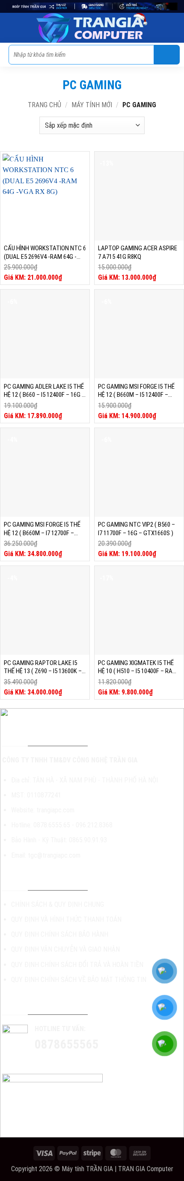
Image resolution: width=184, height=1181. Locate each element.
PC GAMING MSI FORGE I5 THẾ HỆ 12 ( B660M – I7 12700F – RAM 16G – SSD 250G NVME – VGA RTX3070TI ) (42, 529)
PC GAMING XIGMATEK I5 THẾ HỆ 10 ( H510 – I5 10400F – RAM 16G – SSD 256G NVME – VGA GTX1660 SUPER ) (137, 667)
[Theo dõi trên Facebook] (49, 1061)
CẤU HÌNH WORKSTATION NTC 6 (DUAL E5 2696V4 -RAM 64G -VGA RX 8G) (45, 252)
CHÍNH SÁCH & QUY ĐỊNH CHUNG (57, 904)
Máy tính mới (91, 105)
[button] (11, 27)
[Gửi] (167, 54)
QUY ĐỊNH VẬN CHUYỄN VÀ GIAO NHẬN (65, 949)
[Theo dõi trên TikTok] (65, 1061)
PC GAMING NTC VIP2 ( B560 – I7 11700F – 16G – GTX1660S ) (136, 529)
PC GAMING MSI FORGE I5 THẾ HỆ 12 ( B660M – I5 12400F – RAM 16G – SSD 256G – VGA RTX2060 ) (136, 391)
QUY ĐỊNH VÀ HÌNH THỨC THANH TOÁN (66, 919)
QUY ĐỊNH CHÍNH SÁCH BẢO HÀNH (59, 934)
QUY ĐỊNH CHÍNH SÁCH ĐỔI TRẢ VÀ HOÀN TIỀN (77, 965)
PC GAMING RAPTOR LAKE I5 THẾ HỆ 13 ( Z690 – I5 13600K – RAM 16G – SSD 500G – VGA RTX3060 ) (43, 667)
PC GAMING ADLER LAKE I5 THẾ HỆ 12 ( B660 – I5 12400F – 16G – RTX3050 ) (44, 391)
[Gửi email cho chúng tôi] (80, 1061)
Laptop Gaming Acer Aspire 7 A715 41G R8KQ (137, 252)
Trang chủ (44, 105)
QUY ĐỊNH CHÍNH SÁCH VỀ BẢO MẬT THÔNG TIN (78, 980)
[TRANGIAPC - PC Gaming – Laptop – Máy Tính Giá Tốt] (92, 28)
